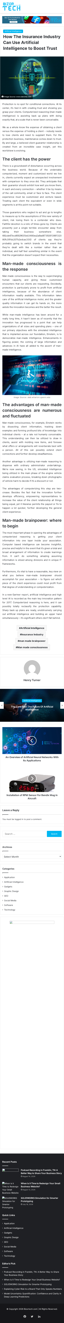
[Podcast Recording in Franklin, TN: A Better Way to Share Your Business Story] (10, 1174)
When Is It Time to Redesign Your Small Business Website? (32, 1279)
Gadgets (8, 886)
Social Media (10, 900)
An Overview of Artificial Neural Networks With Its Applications (32, 708)
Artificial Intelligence (13, 31)
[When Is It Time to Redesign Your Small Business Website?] (10, 1188)
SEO (6, 896)
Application (9, 877)
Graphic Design (11, 891)
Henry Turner (32, 680)
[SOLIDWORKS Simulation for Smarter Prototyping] (10, 1203)
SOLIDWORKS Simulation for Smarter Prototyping (27, 1284)
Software (8, 905)
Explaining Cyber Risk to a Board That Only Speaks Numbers (33, 1289)
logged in (19, 819)
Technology (9, 910)
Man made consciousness (32, 647)
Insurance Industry (32, 634)
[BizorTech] (11, 6)
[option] (32, 705)
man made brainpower (32, 640)
